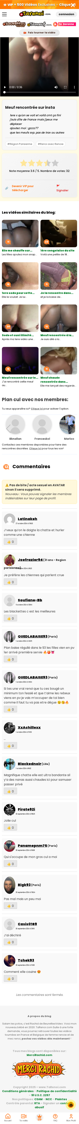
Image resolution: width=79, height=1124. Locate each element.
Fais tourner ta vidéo (41, 32)
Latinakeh (27, 518)
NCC (49, 1099)
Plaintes (61, 1099)
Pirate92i (26, 809)
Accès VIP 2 (39, 1117)
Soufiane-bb (30, 600)
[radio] (23, 163)
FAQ (55, 1120)
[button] (70, 429)
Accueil (8, 1120)
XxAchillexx (29, 727)
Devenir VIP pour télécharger (23, 188)
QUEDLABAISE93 (32, 636)
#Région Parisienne (19, 144)
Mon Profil (71, 1120)
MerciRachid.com (39, 1055)
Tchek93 (26, 960)
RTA (37, 1103)
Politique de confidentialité (57, 1091)
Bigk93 (24, 884)
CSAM (38, 1099)
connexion (66, 14)
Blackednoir (29, 763)
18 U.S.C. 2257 (40, 1095)
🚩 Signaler (62, 188)
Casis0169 (27, 924)
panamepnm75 (32, 845)
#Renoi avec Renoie (50, 144)
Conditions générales (18, 1091)
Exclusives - (45, 4)
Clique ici (37, 408)
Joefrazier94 (30, 559)
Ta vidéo (24, 1120)
